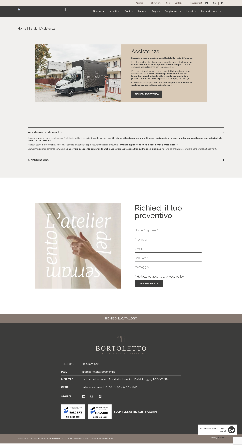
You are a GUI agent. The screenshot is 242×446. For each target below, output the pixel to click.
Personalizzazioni (210, 11)
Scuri (127, 11)
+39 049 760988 (91, 364)
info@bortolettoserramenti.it (98, 371)
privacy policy (175, 276)
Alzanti (113, 11)
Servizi (189, 11)
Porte (141, 11)
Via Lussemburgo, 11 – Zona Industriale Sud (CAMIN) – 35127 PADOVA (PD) (125, 379)
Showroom (155, 3)
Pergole (156, 11)
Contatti (178, 3)
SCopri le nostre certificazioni (135, 411)
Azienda (139, 3)
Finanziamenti (196, 3)
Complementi (171, 11)
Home (22, 28)
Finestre (97, 11)
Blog (167, 3)
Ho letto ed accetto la (160, 276)
